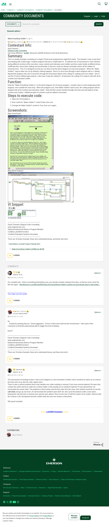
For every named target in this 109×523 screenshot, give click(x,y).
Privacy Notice (34, 516)
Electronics (45, 471)
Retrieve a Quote (41, 479)
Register (87, 16)
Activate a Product (47, 496)
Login (96, 16)
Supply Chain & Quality (55, 488)
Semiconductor (87, 471)
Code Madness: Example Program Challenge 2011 (24, 244)
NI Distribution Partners (10, 479)
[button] (10, 255)
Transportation (98, 471)
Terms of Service (54, 479)
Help (103, 16)
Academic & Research (10, 471)
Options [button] (97, 273)
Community (11, 10)
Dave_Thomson (75, 42)
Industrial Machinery (64, 471)
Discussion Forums (34, 496)
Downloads (6, 496)
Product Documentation (19, 496)
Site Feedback (77, 496)
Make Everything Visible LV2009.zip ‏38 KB (28, 249)
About (22, 488)
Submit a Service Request (63, 496)
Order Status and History (26, 479)
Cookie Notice (47, 516)
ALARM (26, 53)
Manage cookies (74, 517)
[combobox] (57, 24)
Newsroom (42, 488)
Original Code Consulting (17, 51)
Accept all (85, 518)
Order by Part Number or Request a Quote (73, 479)
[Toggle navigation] (14, 4)
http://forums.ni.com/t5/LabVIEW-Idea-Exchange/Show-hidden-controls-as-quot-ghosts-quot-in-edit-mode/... (59, 285)
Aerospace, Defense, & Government (29, 471)
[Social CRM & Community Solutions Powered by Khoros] (98, 444)
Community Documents (25, 10)
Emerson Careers (31, 488)
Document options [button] (13, 31)
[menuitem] (99, 4)
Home (3, 10)
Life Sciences (76, 471)
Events (66, 488)
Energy (53, 471)
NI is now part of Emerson (11, 488)
